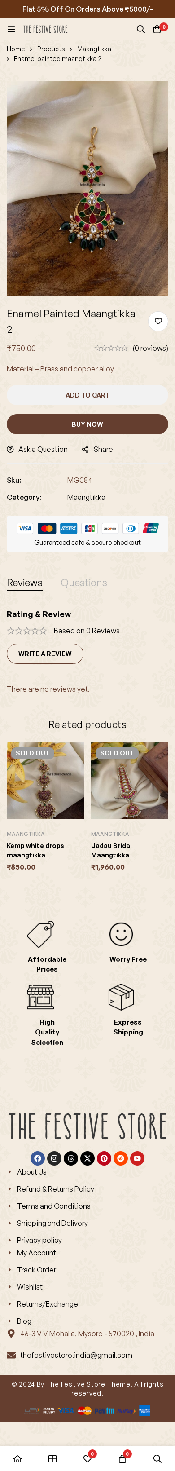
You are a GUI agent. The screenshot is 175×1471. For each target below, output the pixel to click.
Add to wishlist (158, 321)
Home (16, 49)
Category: (24, 497)
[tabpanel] (87, 652)
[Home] (17, 1458)
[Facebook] (38, 1158)
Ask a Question (43, 449)
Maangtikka (94, 49)
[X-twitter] (87, 1158)
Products (51, 49)
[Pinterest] (104, 1158)
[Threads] (71, 1158)
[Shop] (52, 1458)
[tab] (25, 582)
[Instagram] (54, 1158)
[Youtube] (137, 1158)
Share (103, 449)
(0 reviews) (150, 348)
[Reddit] (121, 1158)
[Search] (141, 29)
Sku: (14, 480)
